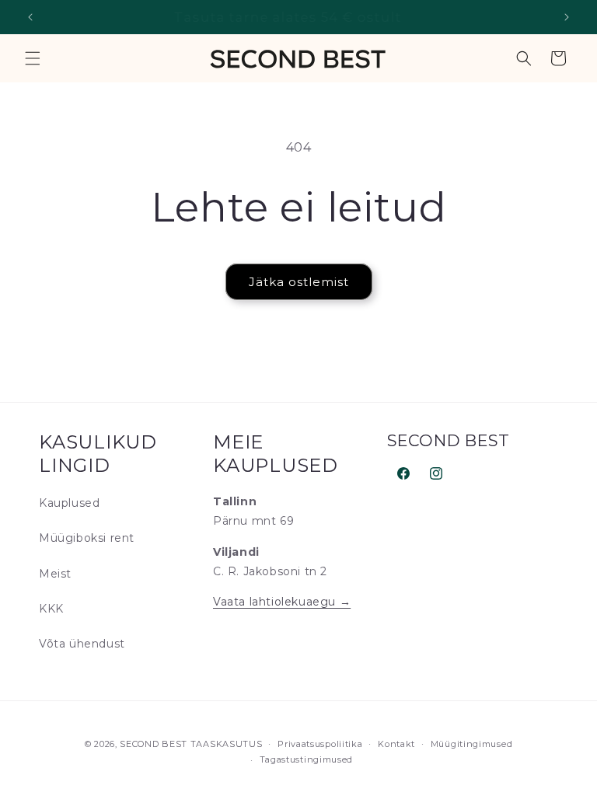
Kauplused (69, 503)
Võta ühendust (82, 644)
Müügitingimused (472, 743)
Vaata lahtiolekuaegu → (282, 602)
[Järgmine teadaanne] (567, 17)
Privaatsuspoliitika (320, 743)
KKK (51, 609)
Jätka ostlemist (299, 281)
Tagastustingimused (307, 759)
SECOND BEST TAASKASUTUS (191, 743)
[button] (33, 58)
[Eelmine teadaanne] (30, 17)
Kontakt (396, 743)
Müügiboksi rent (86, 538)
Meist (55, 574)
